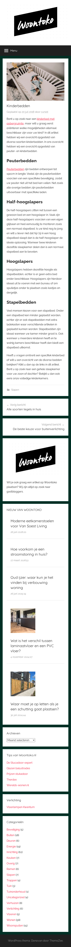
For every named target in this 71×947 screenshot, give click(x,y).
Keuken (11, 857)
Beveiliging (13, 829)
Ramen (11, 869)
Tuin (9, 886)
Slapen (15, 389)
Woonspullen (15, 925)
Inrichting (12, 852)
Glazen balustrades (18, 768)
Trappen (12, 880)
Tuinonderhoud (16, 891)
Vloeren (11, 914)
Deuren (11, 840)
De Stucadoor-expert (19, 762)
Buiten (10, 835)
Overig (11, 863)
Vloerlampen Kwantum (21, 807)
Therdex (12, 779)
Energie (11, 846)
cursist (44, 111)
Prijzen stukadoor (17, 773)
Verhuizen (13, 903)
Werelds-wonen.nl (18, 785)
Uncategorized (16, 897)
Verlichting (13, 908)
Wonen (11, 920)
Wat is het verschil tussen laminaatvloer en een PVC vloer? (32, 645)
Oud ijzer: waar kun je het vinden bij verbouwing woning (32, 582)
